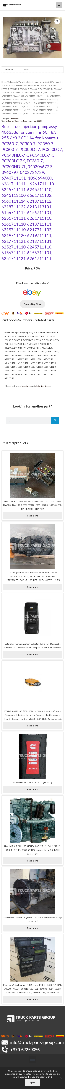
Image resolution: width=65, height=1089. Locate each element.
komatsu (32, 121)
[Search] (55, 420)
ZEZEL (39, 121)
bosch (25, 121)
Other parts (13, 82)
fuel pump (10, 121)
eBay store (25, 385)
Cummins (18, 121)
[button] (32, 1059)
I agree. (32, 1082)
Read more (32, 515)
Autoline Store (42, 385)
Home (4, 82)
